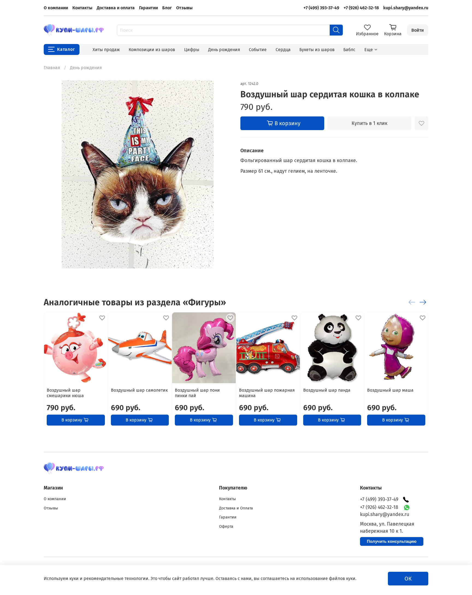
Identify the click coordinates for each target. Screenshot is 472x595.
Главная (52, 67)
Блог (167, 7)
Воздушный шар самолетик (139, 389)
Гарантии (148, 7)
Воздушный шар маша (390, 389)
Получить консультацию (392, 541)
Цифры (191, 49)
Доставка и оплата (116, 7)
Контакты (82, 7)
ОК (408, 578)
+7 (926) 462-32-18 (361, 7)
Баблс (349, 49)
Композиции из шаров (152, 49)
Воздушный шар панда (326, 389)
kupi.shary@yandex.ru (405, 7)
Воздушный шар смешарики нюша (65, 392)
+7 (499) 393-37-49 (321, 7)
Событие (258, 49)
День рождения (224, 49)
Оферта (226, 526)
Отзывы (184, 7)
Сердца (283, 49)
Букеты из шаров (317, 49)
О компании (56, 7)
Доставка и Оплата (236, 508)
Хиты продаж (106, 49)
